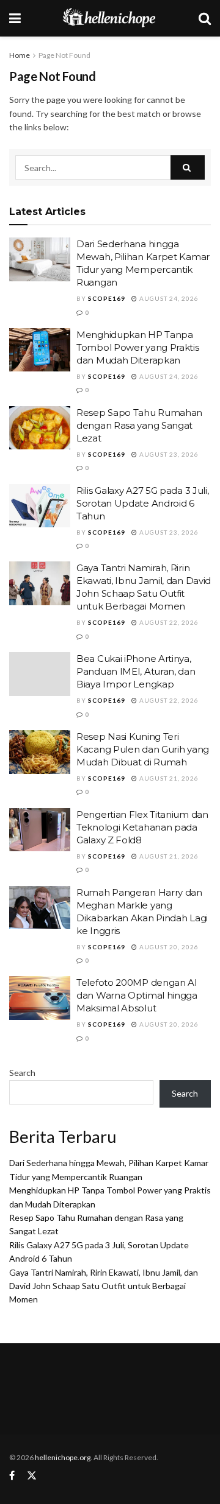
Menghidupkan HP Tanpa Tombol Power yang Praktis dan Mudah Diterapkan (137, 347)
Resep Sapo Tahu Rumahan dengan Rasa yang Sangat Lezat (139, 425)
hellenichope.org (62, 1457)
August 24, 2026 (168, 298)
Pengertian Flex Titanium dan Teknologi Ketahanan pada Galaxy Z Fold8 (142, 827)
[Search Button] (187, 167)
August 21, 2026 (168, 778)
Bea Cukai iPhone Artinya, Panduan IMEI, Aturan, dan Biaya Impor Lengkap (136, 671)
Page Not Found (64, 55)
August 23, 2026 (168, 454)
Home (19, 55)
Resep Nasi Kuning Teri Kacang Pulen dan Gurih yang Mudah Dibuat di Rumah (142, 749)
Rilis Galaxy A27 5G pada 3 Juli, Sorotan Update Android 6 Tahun (142, 503)
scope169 (106, 298)
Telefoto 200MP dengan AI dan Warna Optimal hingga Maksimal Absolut (136, 995)
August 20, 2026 (168, 947)
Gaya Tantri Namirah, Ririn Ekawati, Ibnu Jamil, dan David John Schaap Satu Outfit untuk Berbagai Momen (103, 1286)
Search (22, 1072)
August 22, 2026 (168, 622)
